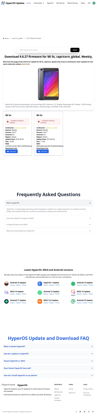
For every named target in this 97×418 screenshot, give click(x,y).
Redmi (18, 285)
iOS (89, 3)
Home (28, 3)
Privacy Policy (88, 389)
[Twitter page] (84, 411)
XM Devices (60, 3)
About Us (72, 393)
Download (13, 151)
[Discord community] (80, 411)
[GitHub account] (88, 411)
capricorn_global (20, 128)
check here (25, 64)
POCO (24, 285)
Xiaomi (12, 285)
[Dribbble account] (93, 411)
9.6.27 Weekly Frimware (33, 38)
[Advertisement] (48, 13)
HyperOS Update (13, 412)
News (83, 3)
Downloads (38, 3)
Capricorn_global (17, 38)
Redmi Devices (73, 3)
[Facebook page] (76, 411)
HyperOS (50, 3)
